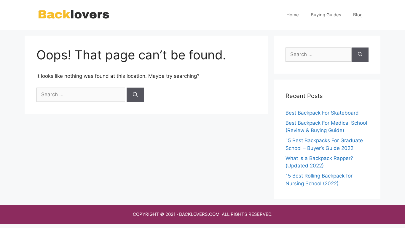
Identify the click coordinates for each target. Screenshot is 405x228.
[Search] (135, 95)
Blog (358, 15)
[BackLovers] (73, 15)
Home (292, 15)
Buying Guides (326, 15)
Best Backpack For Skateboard (322, 113)
